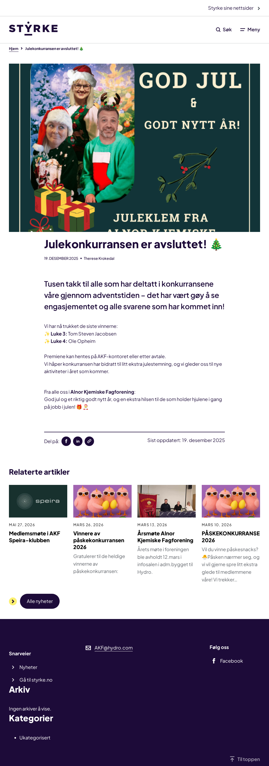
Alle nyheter (40, 601)
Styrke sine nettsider (231, 8)
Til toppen (248, 759)
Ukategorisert (34, 737)
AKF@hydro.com (114, 648)
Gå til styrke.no (36, 680)
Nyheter (28, 667)
